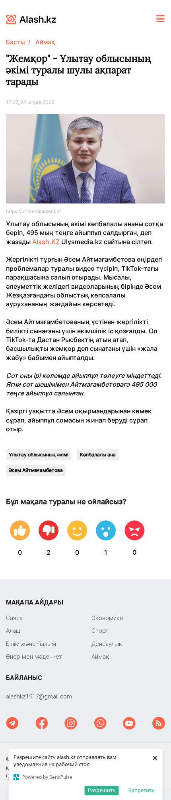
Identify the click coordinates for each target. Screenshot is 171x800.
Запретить (141, 790)
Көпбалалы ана (98, 455)
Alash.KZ (46, 242)
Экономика (107, 618)
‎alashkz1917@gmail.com (39, 696)
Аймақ (45, 42)
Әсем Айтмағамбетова (36, 470)
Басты (15, 42)
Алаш (13, 630)
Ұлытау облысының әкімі (38, 455)
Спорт (99, 630)
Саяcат (15, 618)
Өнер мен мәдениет (34, 656)
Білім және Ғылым (31, 643)
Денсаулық (106, 643)
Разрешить (102, 790)
